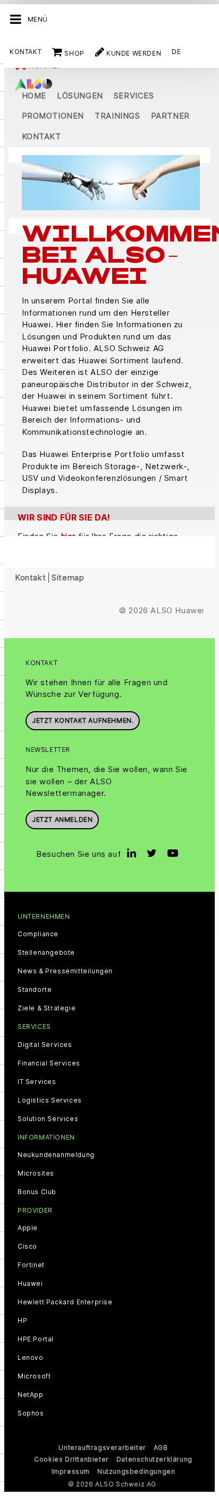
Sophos (31, 1413)
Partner (170, 116)
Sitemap (68, 577)
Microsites (36, 1173)
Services (134, 96)
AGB (161, 1448)
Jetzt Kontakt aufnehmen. (82, 720)
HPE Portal (36, 1339)
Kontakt (25, 52)
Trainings (117, 116)
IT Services (37, 1082)
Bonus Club (37, 1192)
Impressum (71, 1471)
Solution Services (48, 1119)
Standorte (35, 989)
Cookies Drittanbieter (71, 1459)
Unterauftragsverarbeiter (102, 1448)
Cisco (27, 1246)
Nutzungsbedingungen (136, 1471)
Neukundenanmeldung (56, 1155)
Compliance (38, 934)
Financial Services (49, 1063)
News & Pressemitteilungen (65, 971)
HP (22, 1320)
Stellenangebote (46, 952)
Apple (28, 1228)
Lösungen (80, 96)
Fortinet (31, 1265)
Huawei (30, 1283)
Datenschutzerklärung (154, 1459)
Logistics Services (50, 1100)
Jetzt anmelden (62, 819)
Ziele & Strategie (46, 1008)
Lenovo (31, 1357)
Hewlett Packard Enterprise (65, 1302)
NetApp (31, 1395)
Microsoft (34, 1376)
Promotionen (53, 116)
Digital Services (45, 1045)
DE (176, 52)
